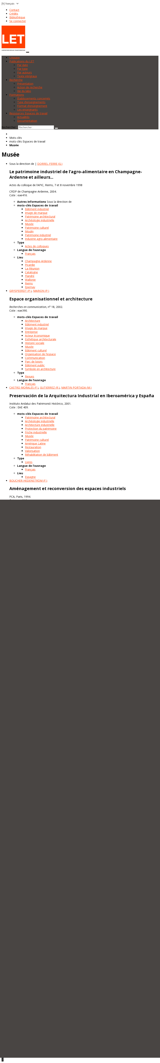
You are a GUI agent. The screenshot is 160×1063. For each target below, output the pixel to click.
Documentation (27, 121)
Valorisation (32, 451)
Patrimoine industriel (38, 235)
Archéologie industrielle (39, 220)
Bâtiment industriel (37, 209)
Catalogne (31, 272)
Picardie (30, 265)
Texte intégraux (27, 76)
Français (30, 253)
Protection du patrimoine (41, 428)
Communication (35, 358)
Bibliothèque (17, 17)
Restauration (33, 447)
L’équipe (14, 57)
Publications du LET (21, 61)
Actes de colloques (37, 246)
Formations (16, 95)
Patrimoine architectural (40, 216)
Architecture (32, 321)
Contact (14, 10)
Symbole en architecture (40, 369)
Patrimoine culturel (37, 227)
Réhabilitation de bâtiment (41, 454)
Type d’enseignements (31, 102)
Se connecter (17, 21)
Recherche (16, 80)
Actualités (23, 117)
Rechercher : (9, 127)
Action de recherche (29, 87)
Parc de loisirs (34, 361)
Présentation (25, 83)
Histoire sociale (34, 343)
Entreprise (31, 332)
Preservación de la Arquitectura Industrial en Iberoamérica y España (81, 395)
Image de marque (36, 213)
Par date (22, 65)
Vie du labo (24, 91)
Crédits (13, 13)
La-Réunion (32, 268)
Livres (28, 462)
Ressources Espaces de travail (28, 113)
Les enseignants (27, 109)
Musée (29, 224)
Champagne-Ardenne (38, 261)
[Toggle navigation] (27, 52)
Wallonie (30, 279)
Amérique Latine (35, 443)
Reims (29, 283)
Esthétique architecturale (40, 339)
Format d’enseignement (32, 106)
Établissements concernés (33, 98)
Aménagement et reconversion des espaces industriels (67, 488)
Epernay (30, 287)
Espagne (30, 477)
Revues (29, 376)
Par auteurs (24, 72)
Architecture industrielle (39, 425)
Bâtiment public (35, 365)
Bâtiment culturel (36, 350)
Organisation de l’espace (40, 354)
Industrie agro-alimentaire (41, 239)
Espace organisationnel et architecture (50, 299)
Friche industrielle (36, 432)
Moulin (29, 231)
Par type (22, 69)
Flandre (29, 276)
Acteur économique (37, 335)
